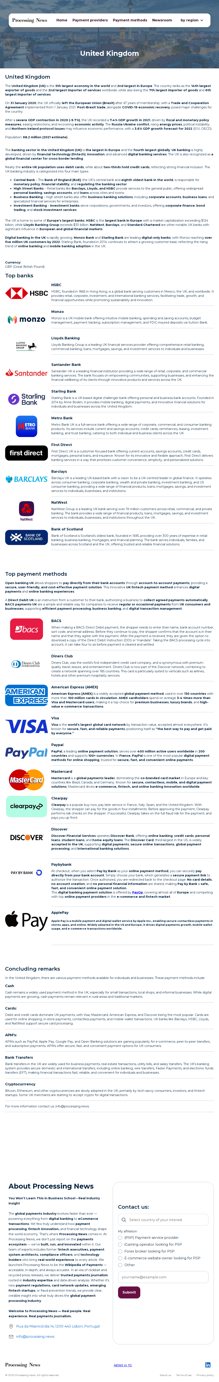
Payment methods (130, 20)
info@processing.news (35, 1337)
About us (165, 1375)
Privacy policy (205, 1375)
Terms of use (183, 1375)
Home (61, 20)
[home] (29, 20)
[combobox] (163, 1220)
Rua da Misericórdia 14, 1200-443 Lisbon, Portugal (58, 1326)
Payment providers (90, 20)
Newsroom (162, 20)
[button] (189, 20)
